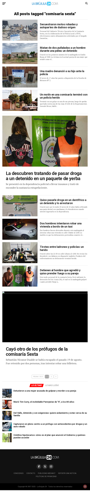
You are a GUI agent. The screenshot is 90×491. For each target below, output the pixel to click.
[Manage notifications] (85, 486)
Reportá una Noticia (67, 473)
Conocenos (19, 473)
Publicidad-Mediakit (46, 473)
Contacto (30, 473)
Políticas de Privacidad (46, 476)
